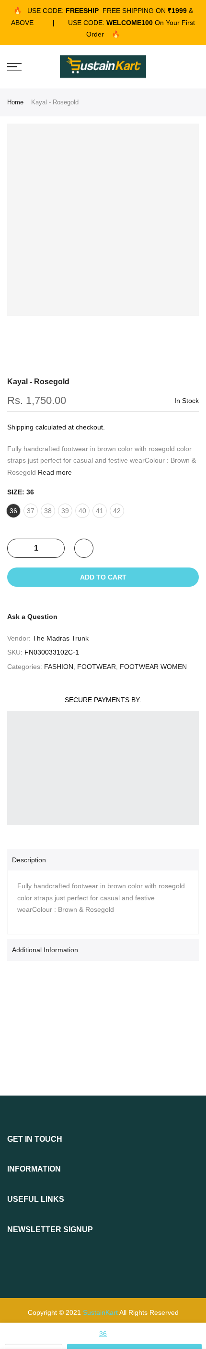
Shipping (20, 427)
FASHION (58, 666)
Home (15, 102)
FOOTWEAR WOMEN (153, 666)
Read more (54, 472)
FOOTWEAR (96, 666)
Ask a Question (32, 616)
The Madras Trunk (61, 638)
